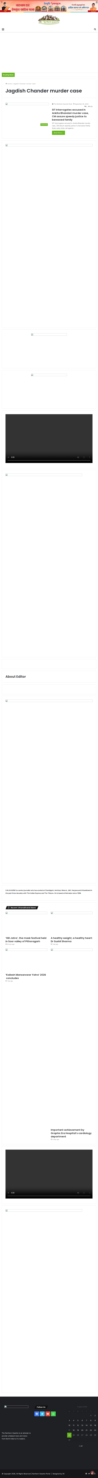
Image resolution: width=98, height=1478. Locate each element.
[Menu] (3, 29)
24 (69, 1435)
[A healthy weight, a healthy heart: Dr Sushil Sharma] (72, 923)
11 (73, 1425)
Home (9, 84)
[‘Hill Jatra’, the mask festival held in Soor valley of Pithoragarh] (26, 923)
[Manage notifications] (92, 1473)
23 (95, 1430)
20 (82, 1430)
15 (91, 1425)
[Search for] (95, 29)
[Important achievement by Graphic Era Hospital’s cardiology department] (72, 1037)
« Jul (80, 1446)
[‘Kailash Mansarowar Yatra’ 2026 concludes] (26, 960)
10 (69, 1425)
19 (78, 1430)
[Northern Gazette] (49, 19)
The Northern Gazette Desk (63, 104)
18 (73, 1430)
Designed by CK (58, 1474)
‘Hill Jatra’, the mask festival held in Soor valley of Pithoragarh (25, 939)
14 (86, 1425)
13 (82, 1425)
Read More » (58, 133)
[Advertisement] (49, 54)
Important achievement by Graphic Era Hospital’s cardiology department (71, 1133)
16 (95, 1425)
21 (86, 1430)
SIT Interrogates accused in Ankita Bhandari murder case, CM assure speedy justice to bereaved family (70, 114)
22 (91, 1430)
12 (78, 1425)
